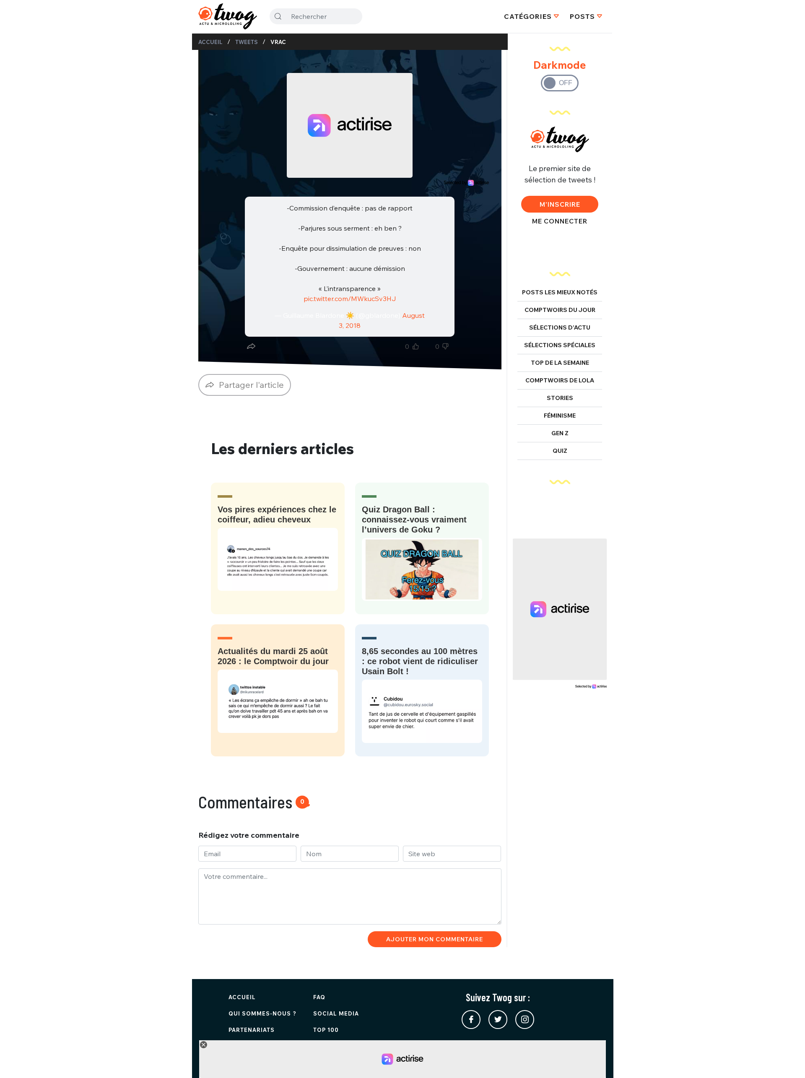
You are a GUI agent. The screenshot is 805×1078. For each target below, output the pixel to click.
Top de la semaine (560, 362)
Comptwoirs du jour (560, 310)
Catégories (528, 16)
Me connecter (559, 221)
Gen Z (560, 433)
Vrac (278, 42)
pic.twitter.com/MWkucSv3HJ (350, 298)
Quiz (560, 451)
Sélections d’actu (559, 327)
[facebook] (471, 1019)
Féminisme (560, 415)
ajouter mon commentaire (434, 939)
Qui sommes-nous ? (262, 1013)
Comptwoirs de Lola (559, 380)
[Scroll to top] (786, 1059)
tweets (246, 42)
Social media (336, 1013)
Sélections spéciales (559, 345)
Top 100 (326, 1029)
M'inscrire (560, 204)
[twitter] (497, 1019)
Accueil (210, 42)
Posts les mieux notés (559, 292)
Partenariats (252, 1029)
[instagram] (524, 1019)
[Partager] (251, 346)
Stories (560, 398)
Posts (582, 16)
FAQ (319, 997)
